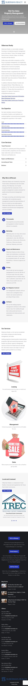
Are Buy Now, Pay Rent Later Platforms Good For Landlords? (15, 585)
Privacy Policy (14, 684)
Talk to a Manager (8, 23)
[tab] (14, 146)
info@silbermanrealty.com (11, 615)
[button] (11, 520)
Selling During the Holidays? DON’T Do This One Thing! (17, 601)
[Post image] (4, 586)
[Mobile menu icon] (25, 2)
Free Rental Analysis (20, 23)
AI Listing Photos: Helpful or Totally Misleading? (16, 593)
